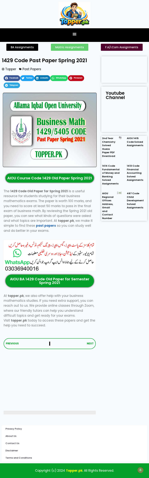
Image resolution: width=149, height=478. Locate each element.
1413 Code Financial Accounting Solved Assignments (135, 173)
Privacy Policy (13, 428)
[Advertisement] (50, 380)
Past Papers (32, 69)
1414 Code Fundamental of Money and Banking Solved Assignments (111, 174)
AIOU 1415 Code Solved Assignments (135, 142)
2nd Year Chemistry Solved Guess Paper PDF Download (108, 147)
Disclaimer (11, 450)
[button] (75, 34)
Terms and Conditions (18, 458)
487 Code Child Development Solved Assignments (135, 200)
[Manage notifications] (140, 470)
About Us (10, 436)
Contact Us (12, 443)
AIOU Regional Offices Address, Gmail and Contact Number (108, 206)
